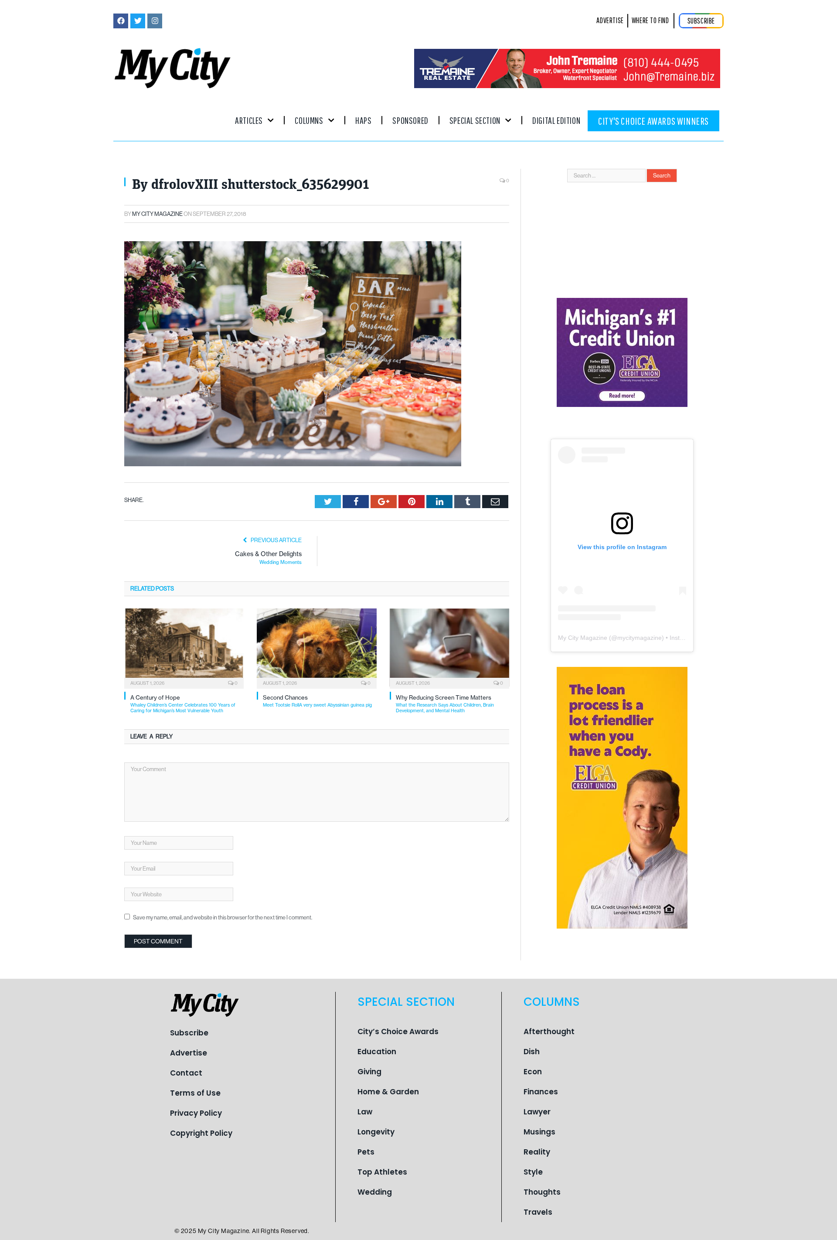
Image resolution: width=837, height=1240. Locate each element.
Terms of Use (195, 1093)
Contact (186, 1073)
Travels (538, 1212)
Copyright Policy (201, 1133)
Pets (365, 1152)
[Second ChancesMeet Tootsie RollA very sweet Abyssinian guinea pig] (316, 647)
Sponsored (410, 120)
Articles (249, 120)
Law (364, 1112)
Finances (541, 1091)
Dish (532, 1051)
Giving (369, 1071)
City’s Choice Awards (398, 1031)
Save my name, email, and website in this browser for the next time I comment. (222, 917)
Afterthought (549, 1031)
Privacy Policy (196, 1113)
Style (533, 1172)
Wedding (374, 1192)
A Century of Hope (182, 704)
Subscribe (189, 1033)
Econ (533, 1071)
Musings (539, 1132)
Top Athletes (382, 1172)
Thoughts (542, 1192)
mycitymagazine (639, 637)
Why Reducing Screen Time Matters (445, 704)
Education (376, 1051)
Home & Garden (388, 1091)
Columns (309, 120)
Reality (537, 1152)
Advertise (188, 1053)
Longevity (376, 1132)
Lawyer (537, 1112)
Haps (363, 120)
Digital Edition (556, 120)
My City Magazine (157, 214)
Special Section (474, 120)
